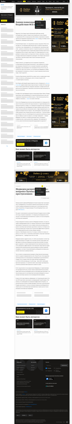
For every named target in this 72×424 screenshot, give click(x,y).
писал (28, 98)
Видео (43, 1)
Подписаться (20, 144)
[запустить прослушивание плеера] (44, 19)
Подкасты (39, 1)
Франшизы (34, 1)
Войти (64, 1)
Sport (54, 1)
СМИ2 (18, 415)
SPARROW (23, 415)
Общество (36, 162)
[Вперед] (52, 127)
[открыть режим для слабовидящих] (42, 19)
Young (57, 1)
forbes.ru (25, 391)
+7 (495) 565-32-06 (28, 406)
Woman (50, 1)
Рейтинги (29, 1)
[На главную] (3, 1)
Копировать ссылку (45, 28)
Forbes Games (21, 1)
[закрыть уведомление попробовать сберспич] (45, 22)
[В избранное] (31, 125)
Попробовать (38, 27)
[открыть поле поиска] (68, 1)
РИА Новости (21, 209)
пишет (36, 38)
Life (46, 1)
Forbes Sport (19, 162)
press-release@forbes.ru (33, 404)
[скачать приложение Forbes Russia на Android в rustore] (50, 378)
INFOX (30, 415)
